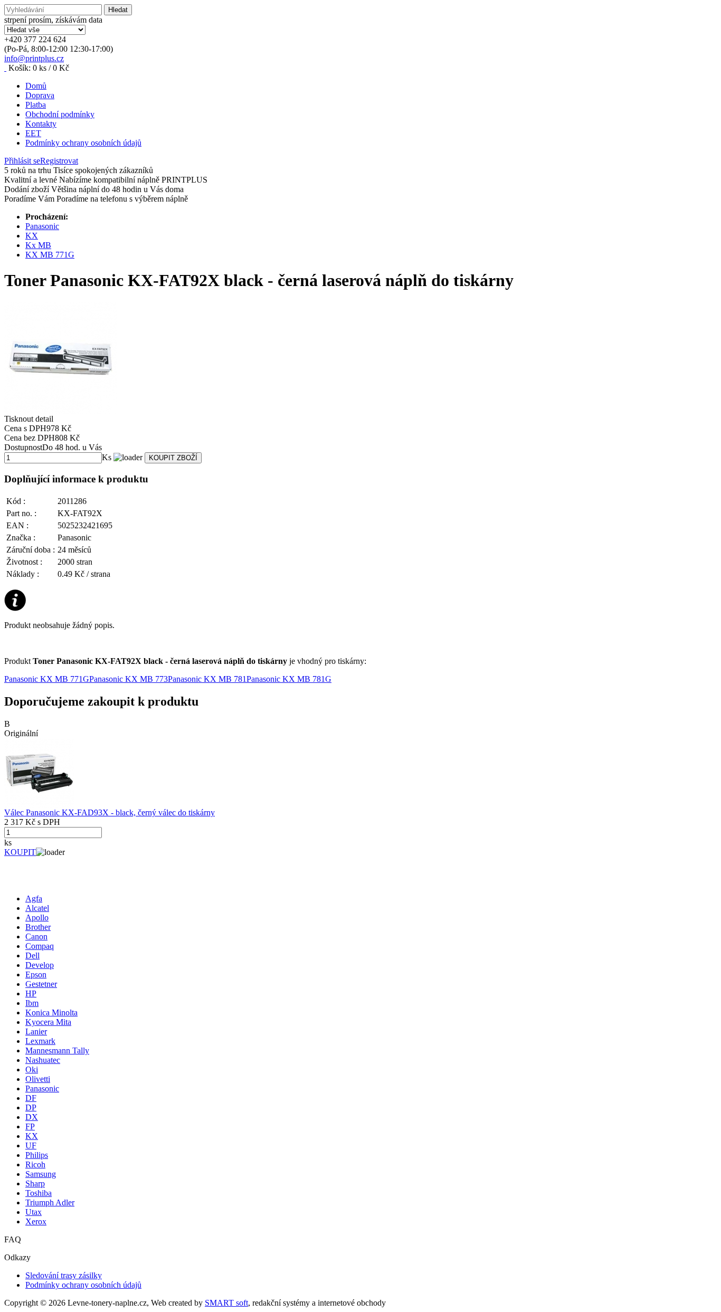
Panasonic (42, 226)
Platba (35, 104)
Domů (35, 85)
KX (31, 235)
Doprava (39, 95)
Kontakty (40, 123)
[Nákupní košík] (5, 67)
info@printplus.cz (34, 58)
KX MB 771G (49, 254)
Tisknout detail (28, 418)
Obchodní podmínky (59, 114)
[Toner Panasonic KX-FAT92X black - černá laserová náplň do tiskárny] (360, 358)
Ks (106, 457)
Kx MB (38, 245)
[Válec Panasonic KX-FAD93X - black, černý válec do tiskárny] (39, 805)
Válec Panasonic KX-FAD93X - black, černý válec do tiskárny (109, 812)
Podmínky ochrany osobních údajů (83, 142)
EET (33, 133)
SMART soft (226, 1302)
